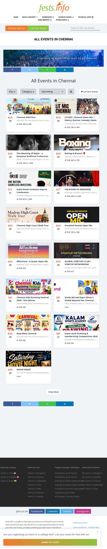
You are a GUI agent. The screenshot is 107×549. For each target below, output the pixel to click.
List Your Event (38, 28)
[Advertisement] (53, 431)
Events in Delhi (34, 488)
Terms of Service (79, 527)
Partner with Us (16, 28)
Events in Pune (34, 484)
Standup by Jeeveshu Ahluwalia (68, 488)
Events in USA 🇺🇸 (8, 473)
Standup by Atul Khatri (65, 492)
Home (16, 17)
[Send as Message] (47, 69)
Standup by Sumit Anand (66, 477)
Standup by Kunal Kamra (66, 473)
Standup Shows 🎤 (66, 17)
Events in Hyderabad (37, 481)
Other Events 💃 (62, 20)
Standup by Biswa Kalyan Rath (68, 484)
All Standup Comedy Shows (67, 496)
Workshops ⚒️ (48, 17)
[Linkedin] (65, 69)
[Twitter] (29, 69)
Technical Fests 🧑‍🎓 (86, 17)
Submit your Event (80, 523)
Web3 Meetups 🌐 (45, 20)
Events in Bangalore (37, 473)
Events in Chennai (36, 477)
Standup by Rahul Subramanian (68, 481)
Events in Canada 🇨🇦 (10, 477)
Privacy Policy (94, 527)
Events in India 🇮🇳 (8, 481)
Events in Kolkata (35, 496)
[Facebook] (12, 69)
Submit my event (50, 542)
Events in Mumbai (36, 492)
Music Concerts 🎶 (30, 17)
